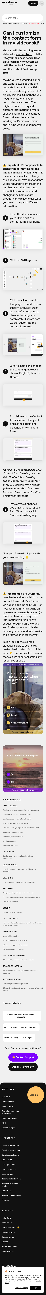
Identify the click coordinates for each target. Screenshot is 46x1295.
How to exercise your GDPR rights (15, 823)
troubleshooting (33, 23)
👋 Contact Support (23, 1057)
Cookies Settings (21, 1288)
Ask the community (23, 1066)
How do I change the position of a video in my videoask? (19, 870)
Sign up (33, 3)
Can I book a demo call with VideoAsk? (17, 819)
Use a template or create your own (15, 983)
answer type (25, 612)
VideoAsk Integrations (11, 936)
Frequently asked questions (13, 836)
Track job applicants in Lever (13, 949)
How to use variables (10, 902)
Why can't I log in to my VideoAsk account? (18, 960)
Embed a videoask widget (12, 912)
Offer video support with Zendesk (15, 945)
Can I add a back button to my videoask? (17, 814)
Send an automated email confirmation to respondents (18, 857)
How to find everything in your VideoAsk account (21, 828)
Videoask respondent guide (13, 832)
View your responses (10, 845)
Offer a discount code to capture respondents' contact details (23, 989)
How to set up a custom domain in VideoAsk (19, 882)
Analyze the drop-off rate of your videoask (18, 893)
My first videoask (9, 841)
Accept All (35, 1288)
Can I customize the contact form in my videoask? (21, 810)
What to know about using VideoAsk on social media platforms (22, 971)
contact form (24, 54)
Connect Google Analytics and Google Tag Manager (22, 897)
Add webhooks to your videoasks (15, 940)
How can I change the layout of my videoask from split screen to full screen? (22, 924)
